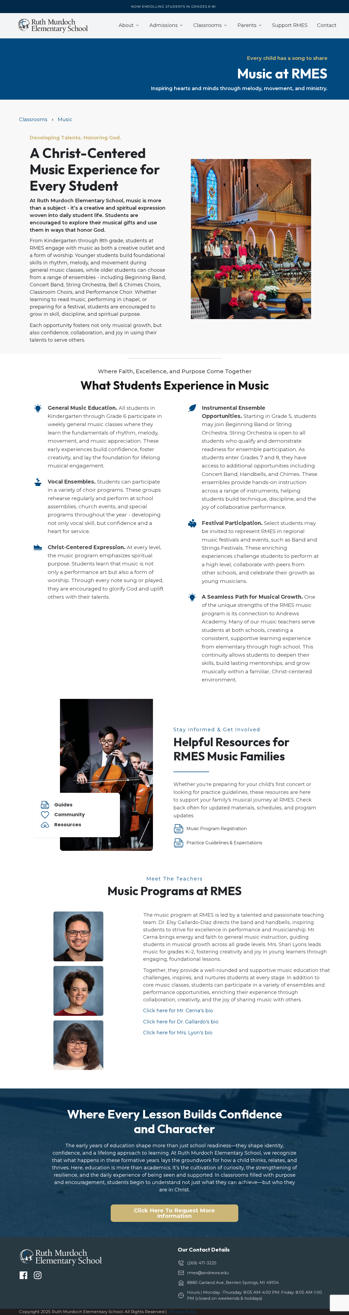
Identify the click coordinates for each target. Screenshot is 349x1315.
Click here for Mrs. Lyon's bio (177, 1033)
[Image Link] (53, 25)
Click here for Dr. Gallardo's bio (180, 1022)
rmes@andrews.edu (208, 1272)
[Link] (23, 1275)
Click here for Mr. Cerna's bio (178, 1011)
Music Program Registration (217, 828)
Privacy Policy (183, 1311)
